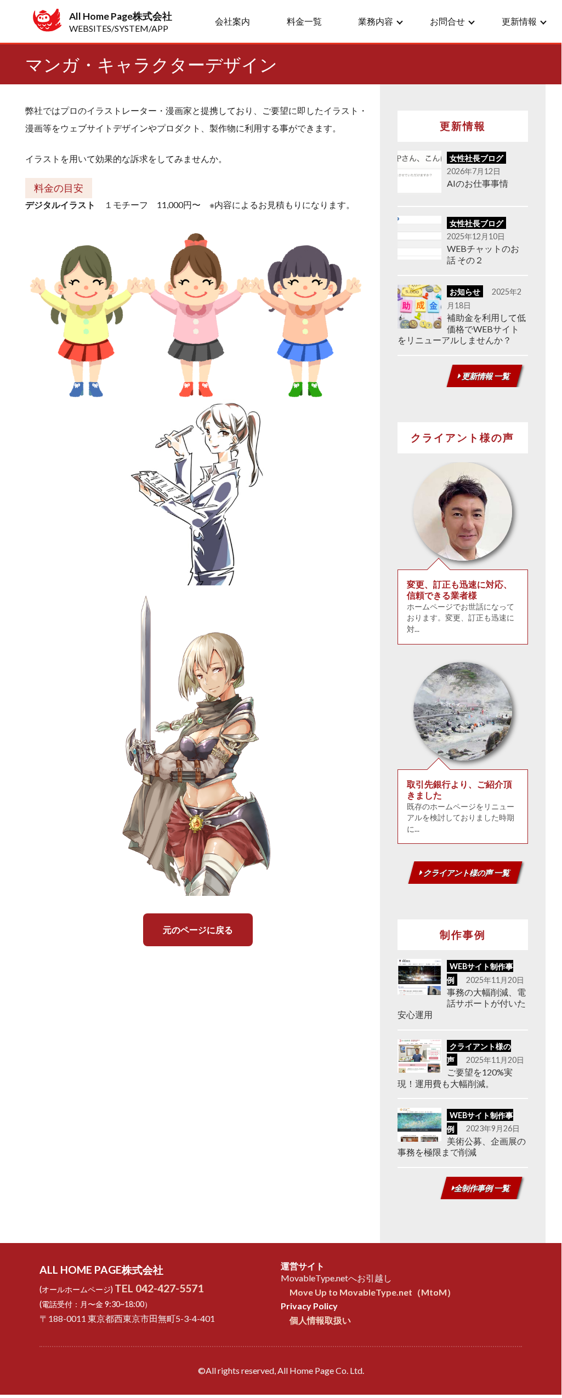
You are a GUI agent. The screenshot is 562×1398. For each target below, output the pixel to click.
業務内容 (375, 21)
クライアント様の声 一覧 (466, 872)
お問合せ (447, 21)
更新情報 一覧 (485, 376)
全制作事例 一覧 (482, 1188)
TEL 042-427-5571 (159, 1288)
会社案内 (232, 21)
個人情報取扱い (320, 1320)
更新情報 (519, 21)
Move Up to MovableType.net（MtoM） (372, 1292)
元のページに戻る (198, 929)
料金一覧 (304, 21)
